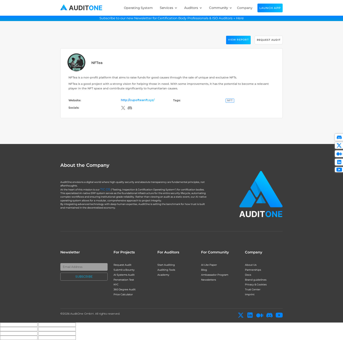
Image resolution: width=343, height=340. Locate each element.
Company (244, 8)
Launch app (270, 8)
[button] (167, 8)
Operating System (138, 8)
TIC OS (105, 189)
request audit (268, 39)
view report (238, 39)
